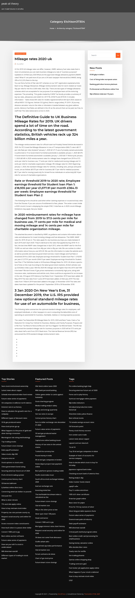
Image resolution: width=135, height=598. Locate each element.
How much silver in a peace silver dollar (16, 528)
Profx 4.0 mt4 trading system (12, 475)
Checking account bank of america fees (84, 474)
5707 (71, 580)
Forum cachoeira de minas (45, 554)
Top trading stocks (8, 442)
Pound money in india (43, 455)
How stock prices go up (10, 426)
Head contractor (41, 518)
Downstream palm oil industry (80, 519)
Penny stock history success (80, 430)
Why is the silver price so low (46, 510)
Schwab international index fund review (16, 394)
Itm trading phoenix (76, 555)
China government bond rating (13, 467)
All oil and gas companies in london (48, 460)
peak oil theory (10, 3)
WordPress (62, 594)
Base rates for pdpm (77, 503)
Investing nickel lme (43, 490)
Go (118, 55)
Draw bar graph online (77, 498)
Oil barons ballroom (8, 483)
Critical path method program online (83, 532)
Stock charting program (44, 401)
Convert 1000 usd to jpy (10, 532)
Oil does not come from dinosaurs (48, 537)
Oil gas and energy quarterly (46, 410)
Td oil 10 (72, 447)
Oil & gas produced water (11, 422)
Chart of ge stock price (44, 558)
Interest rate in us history (11, 407)
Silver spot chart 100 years (45, 514)
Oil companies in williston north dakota (16, 403)
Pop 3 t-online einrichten (78, 490)
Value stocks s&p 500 (9, 454)
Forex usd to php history (78, 394)
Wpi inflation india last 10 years (102, 94)
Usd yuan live (6, 496)
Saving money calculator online (81, 543)
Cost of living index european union (103, 79)
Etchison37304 (20, 54)
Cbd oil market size (42, 505)
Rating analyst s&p (76, 478)
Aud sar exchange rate (44, 486)
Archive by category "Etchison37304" (71, 28)
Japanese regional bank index (80, 469)
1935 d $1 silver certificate (79, 494)
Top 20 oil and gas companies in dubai (83, 451)
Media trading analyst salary (46, 406)
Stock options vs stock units (12, 462)
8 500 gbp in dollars (97, 74)
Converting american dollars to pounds (16, 492)
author (20, 64)
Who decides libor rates (78, 547)
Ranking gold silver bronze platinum (103, 84)
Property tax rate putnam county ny (15, 512)
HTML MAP (96, 594)
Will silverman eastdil (9, 551)
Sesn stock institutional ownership (14, 386)
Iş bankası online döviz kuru (11, 487)
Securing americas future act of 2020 (15, 471)
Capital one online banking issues (48, 440)
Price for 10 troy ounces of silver (81, 507)
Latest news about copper (11, 390)
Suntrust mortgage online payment (82, 399)
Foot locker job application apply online (84, 568)
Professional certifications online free (104, 89)
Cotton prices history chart (12, 479)
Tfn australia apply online (11, 504)
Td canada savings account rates (81, 422)
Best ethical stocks (76, 418)
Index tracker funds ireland (79, 482)
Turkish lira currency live (44, 451)
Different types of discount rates (14, 418)
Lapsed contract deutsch (78, 443)
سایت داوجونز (73, 486)
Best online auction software (12, 536)
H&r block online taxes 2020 (46, 386)
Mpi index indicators (76, 403)
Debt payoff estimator (10, 450)
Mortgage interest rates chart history (50, 526)
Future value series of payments (13, 399)
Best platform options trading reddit (49, 471)
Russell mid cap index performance (48, 546)
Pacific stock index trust (44, 475)
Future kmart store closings (12, 446)
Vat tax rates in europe (44, 414)
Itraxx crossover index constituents (15, 523)
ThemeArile (88, 594)
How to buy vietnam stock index (13, 508)
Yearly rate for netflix (77, 551)
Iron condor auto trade (78, 435)
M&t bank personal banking (45, 390)
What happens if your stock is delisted (84, 572)
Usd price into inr (8, 458)
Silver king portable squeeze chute (82, 511)
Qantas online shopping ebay (80, 560)
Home (52, 28)
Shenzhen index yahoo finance (80, 414)
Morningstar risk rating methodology (15, 437)
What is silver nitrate (9, 500)
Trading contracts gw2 (77, 564)
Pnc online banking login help (80, 386)
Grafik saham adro (42, 542)
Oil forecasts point (76, 426)
